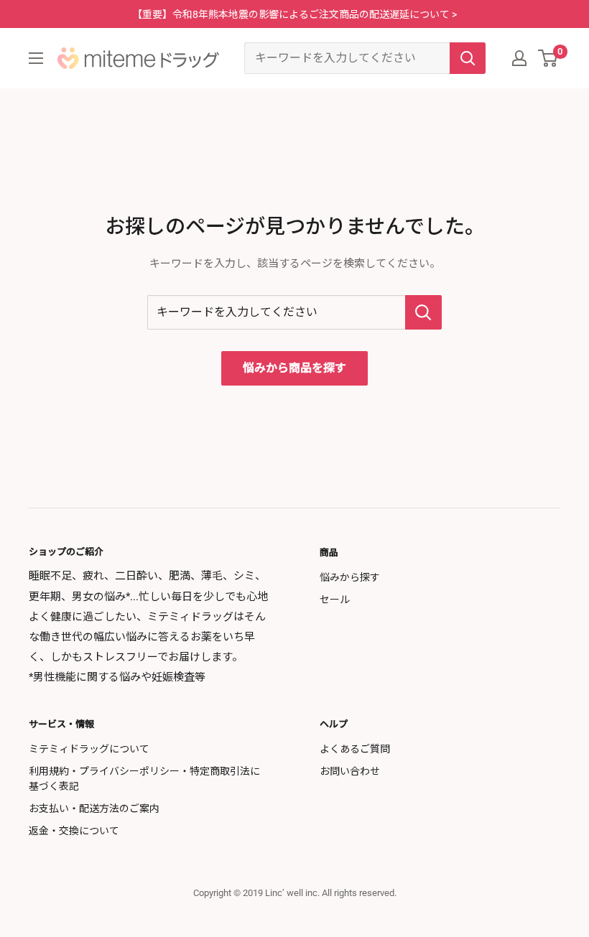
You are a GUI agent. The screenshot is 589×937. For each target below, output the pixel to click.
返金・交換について (74, 830)
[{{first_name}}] (519, 58)
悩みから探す (350, 577)
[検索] (468, 58)
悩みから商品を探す (294, 368)
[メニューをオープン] (36, 58)
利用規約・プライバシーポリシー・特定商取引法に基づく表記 (144, 778)
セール (335, 599)
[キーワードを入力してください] (423, 312)
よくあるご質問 (355, 749)
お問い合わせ (350, 771)
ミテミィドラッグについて (89, 749)
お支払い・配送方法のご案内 (94, 808)
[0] (548, 58)
